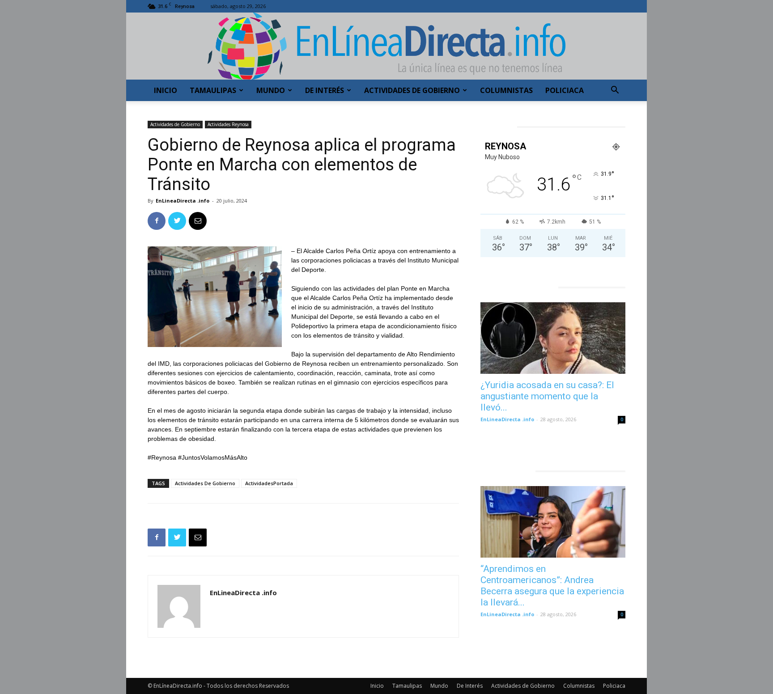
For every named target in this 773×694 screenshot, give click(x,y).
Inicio (165, 90)
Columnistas (506, 90)
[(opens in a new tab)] (552, 338)
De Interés (324, 90)
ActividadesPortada (269, 483)
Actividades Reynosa (228, 124)
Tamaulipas (213, 90)
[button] (614, 91)
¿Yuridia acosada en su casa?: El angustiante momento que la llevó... (547, 396)
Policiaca (564, 90)
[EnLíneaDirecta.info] (386, 46)
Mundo (270, 90)
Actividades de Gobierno (412, 90)
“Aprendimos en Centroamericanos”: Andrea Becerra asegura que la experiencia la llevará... (552, 585)
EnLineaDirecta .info (182, 200)
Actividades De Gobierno (205, 483)
